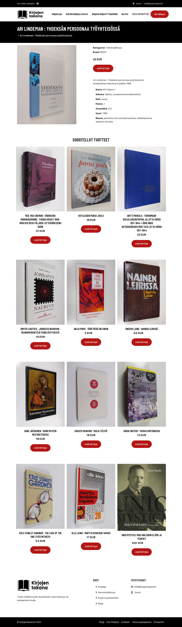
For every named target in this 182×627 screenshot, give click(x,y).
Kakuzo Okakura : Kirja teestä (91, 431)
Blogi (125, 14)
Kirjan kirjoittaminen (105, 14)
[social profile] (38, 3)
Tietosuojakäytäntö (141, 622)
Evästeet (125, 622)
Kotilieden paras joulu (91, 215)
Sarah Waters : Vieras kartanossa (141, 431)
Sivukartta (159, 622)
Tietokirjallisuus (114, 47)
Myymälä (159, 14)
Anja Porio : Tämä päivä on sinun (91, 328)
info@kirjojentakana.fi (153, 3)
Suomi (138, 3)
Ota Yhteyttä (140, 14)
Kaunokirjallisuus (77, 14)
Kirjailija (57, 14)
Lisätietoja (103, 68)
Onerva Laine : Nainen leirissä (141, 328)
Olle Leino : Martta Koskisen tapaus (91, 533)
